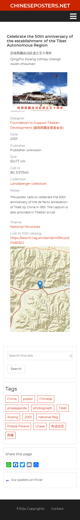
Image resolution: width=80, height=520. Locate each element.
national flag (48, 417)
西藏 (10, 435)
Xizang (12, 417)
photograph (42, 408)
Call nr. (15, 168)
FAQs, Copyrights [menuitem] (30, 508)
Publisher (17, 145)
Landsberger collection (28, 183)
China (12, 399)
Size (13, 156)
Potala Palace (18, 426)
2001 (28, 417)
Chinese (45, 399)
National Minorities (25, 227)
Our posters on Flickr (27, 480)
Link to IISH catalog (25, 233)
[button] (40, 284)
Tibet (63, 408)
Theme (16, 222)
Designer (17, 118)
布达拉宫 (57, 426)
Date (14, 134)
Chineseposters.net (40, 6)
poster (28, 399)
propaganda (17, 408)
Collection (18, 179)
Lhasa (40, 426)
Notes (14, 190)
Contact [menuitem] (57, 508)
